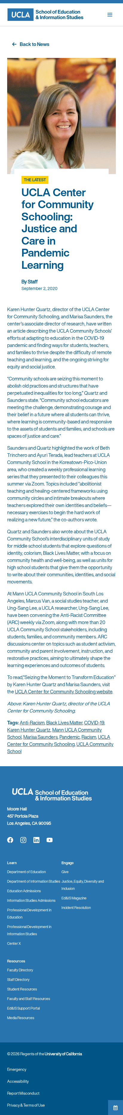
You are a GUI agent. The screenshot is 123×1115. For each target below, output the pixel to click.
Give (65, 871)
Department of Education (26, 871)
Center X (14, 943)
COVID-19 (94, 722)
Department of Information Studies (33, 881)
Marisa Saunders (40, 737)
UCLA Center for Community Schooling (58, 740)
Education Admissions (24, 890)
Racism (89, 737)
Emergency (16, 1069)
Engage (67, 862)
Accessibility (18, 1081)
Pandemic (69, 737)
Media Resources (20, 1017)
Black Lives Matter (64, 722)
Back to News (34, 44)
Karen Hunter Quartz (28, 729)
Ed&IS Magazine (74, 898)
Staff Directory (18, 979)
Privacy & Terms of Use (26, 1105)
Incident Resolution (76, 907)
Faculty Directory (20, 970)
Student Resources (22, 989)
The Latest (35, 180)
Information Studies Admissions (31, 900)
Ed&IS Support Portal (23, 1008)
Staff (33, 281)
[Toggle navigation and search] (110, 15)
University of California (63, 1054)
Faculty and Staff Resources (28, 998)
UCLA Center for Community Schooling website (63, 691)
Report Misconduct (23, 1093)
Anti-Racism (32, 722)
